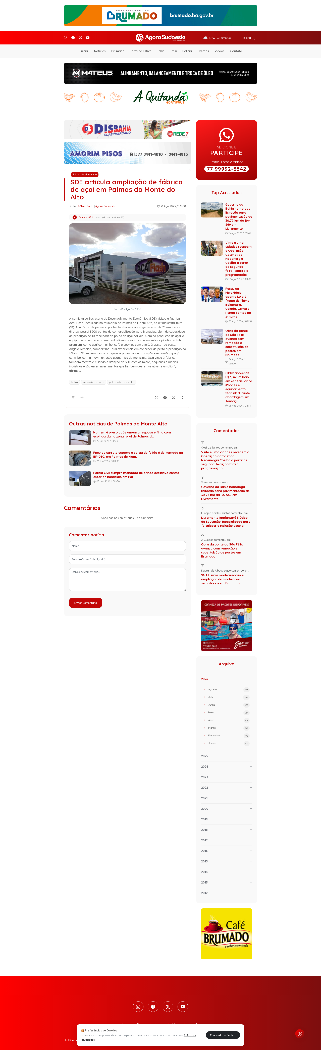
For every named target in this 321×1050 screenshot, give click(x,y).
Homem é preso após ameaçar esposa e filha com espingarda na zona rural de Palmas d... (132, 434)
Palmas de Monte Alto (85, 174)
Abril (228, 720)
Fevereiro (228, 735)
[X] (173, 397)
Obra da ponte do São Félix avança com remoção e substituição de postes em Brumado (236, 343)
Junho (228, 704)
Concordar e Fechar (223, 1035)
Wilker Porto (85, 206)
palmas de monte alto (121, 382)
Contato (236, 51)
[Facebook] (73, 37)
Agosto (228, 689)
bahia (74, 382)
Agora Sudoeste (105, 206)
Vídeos (220, 51)
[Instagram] (65, 37)
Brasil (173, 51)
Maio (228, 712)
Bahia (160, 51)
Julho (228, 697)
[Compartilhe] (181, 397)
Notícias (100, 51)
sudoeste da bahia (93, 382)
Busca (247, 37)
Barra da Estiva (140, 51)
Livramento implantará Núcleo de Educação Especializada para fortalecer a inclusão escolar (225, 522)
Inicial (84, 51)
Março (228, 727)
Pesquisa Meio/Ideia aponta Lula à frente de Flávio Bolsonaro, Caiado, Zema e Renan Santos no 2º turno (238, 303)
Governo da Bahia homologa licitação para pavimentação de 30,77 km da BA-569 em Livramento (238, 216)
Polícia (187, 51)
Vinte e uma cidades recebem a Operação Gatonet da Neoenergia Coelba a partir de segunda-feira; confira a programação (238, 259)
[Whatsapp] (156, 397)
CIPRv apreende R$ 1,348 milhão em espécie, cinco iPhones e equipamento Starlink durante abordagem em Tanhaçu (238, 387)
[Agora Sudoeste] (160, 37)
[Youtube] (87, 37)
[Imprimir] (81, 397)
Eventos (203, 51)
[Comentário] (73, 397)
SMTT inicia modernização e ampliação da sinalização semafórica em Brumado (222, 579)
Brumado (118, 51)
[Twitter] (80, 37)
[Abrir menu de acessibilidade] (299, 1033)
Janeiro (228, 743)
